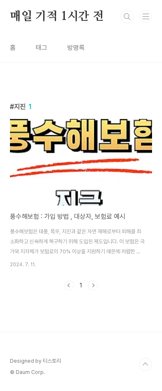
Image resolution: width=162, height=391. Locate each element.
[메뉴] (146, 16)
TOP (145, 364)
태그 (41, 48)
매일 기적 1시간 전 (57, 16)
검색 (127, 16)
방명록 (76, 48)
